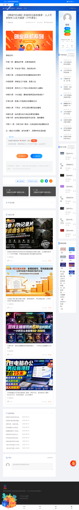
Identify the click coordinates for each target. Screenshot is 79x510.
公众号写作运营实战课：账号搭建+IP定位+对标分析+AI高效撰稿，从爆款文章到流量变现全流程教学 (68, 71)
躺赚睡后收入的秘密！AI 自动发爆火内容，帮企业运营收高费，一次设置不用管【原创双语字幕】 (68, 104)
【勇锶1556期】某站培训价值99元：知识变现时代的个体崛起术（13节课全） (43, 192)
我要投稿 (73, 8)
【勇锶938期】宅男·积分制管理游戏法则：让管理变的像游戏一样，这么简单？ (70, 198)
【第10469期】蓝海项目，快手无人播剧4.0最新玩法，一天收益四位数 (70, 231)
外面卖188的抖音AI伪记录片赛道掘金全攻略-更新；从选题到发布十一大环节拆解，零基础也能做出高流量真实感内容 (29, 253)
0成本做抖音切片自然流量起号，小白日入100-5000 (13, 441)
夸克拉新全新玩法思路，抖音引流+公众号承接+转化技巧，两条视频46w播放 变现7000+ (13, 438)
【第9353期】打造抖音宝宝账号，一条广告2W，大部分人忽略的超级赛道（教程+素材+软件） (70, 209)
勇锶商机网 (11, 165)
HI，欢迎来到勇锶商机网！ (12, 1)
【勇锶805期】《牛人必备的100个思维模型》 (70, 165)
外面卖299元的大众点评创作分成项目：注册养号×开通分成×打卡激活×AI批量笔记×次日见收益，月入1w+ (13, 434)
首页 (6, 8)
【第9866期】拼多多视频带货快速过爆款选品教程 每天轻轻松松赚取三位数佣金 (70, 187)
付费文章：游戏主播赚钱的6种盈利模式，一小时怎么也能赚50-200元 (29, 347)
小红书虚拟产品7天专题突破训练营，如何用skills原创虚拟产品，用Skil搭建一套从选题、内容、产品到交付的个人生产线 (68, 113)
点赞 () (37, 156)
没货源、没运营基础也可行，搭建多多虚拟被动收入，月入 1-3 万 (68, 88)
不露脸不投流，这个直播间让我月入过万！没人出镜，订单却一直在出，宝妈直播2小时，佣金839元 (68, 80)
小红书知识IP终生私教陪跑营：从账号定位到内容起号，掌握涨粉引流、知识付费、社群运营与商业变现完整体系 (68, 63)
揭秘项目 (19, 8)
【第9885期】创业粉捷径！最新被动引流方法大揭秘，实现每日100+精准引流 (70, 175)
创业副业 (12, 8)
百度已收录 (49, 22)
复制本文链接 (33, 181)
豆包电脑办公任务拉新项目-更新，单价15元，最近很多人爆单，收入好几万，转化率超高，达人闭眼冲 (28, 394)
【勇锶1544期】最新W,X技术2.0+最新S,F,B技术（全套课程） (16, 192)
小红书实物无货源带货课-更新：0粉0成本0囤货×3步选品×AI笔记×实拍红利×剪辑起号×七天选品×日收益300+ (68, 96)
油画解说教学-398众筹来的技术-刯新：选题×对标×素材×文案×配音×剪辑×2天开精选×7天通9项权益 (13, 431)
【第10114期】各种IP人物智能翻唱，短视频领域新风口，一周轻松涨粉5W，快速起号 (70, 153)
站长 (11, 260)
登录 (16, 4)
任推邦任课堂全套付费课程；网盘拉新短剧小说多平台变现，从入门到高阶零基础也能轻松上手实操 (68, 121)
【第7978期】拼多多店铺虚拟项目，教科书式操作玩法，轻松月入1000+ (70, 220)
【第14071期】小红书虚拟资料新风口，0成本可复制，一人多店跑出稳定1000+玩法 (13, 448)
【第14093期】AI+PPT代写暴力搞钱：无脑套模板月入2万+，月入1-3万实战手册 (13, 445)
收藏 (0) (23, 156)
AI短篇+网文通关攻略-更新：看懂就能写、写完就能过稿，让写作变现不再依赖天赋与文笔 (29, 300)
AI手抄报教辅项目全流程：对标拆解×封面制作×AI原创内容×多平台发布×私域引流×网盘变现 (68, 129)
